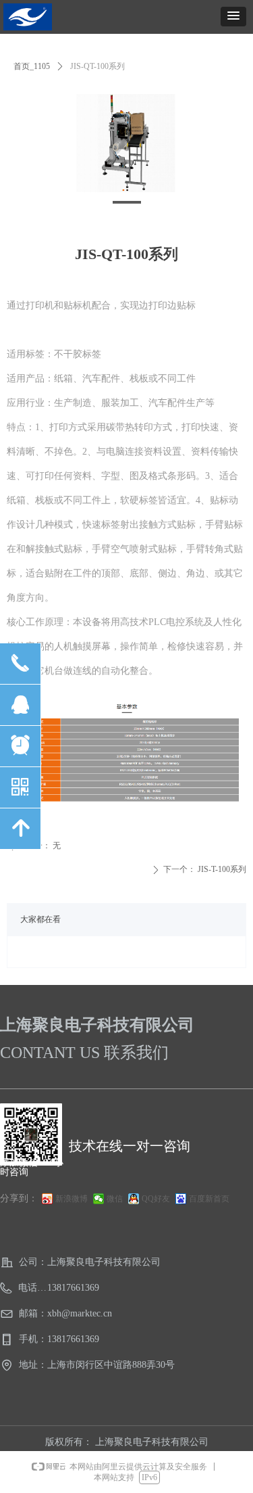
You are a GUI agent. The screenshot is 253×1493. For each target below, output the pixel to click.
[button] (233, 16)
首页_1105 (31, 66)
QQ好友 (156, 1198)
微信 (115, 1198)
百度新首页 (209, 1198)
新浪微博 (71, 1198)
